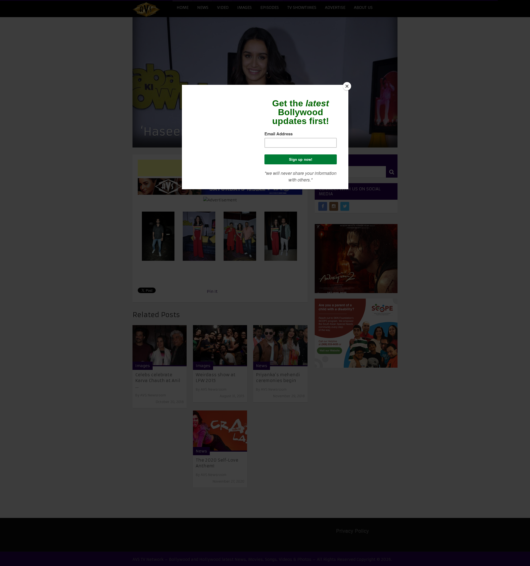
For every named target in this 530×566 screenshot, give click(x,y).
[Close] (347, 86)
